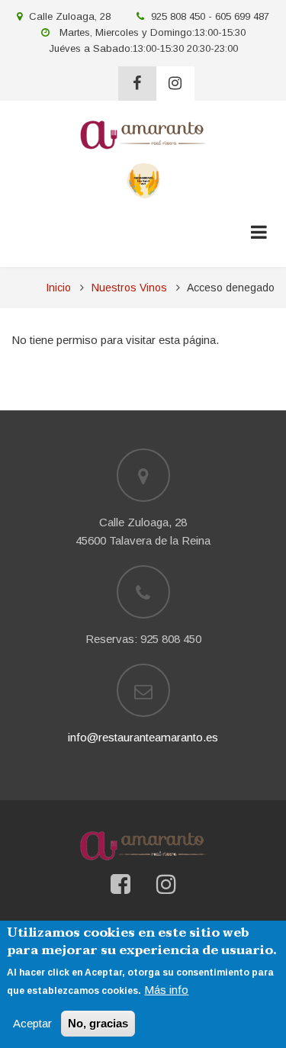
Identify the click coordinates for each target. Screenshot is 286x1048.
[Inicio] (142, 134)
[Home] (142, 845)
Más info (166, 989)
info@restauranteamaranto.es (143, 737)
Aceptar (32, 1023)
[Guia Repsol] (143, 180)
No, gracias (98, 1023)
